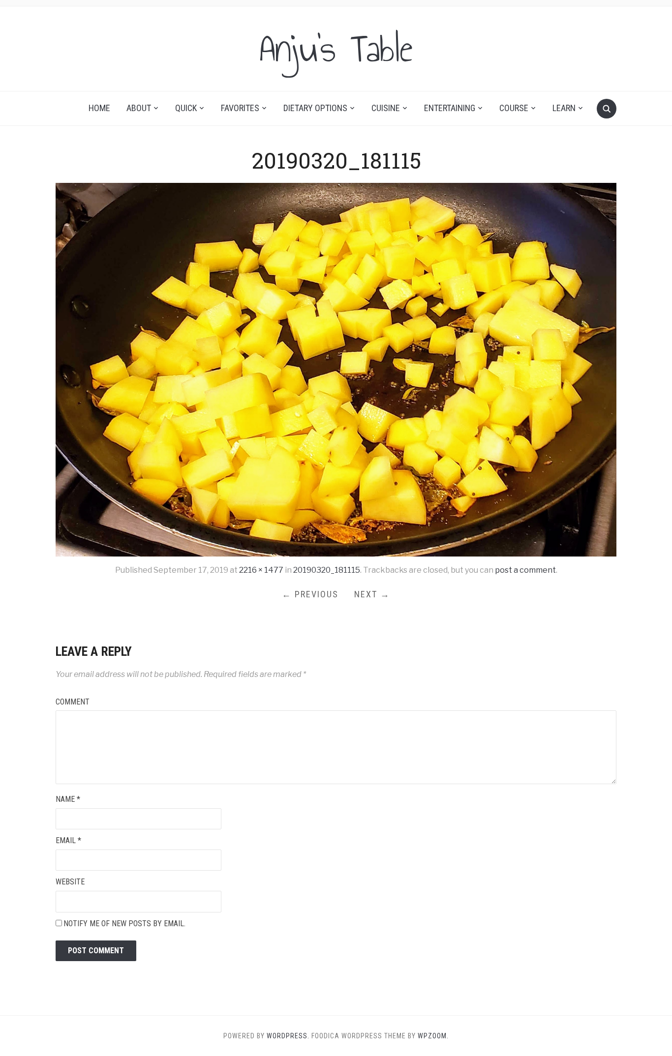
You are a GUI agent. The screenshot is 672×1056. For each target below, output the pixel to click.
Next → (372, 594)
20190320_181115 (326, 570)
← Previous (310, 594)
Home (99, 108)
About (138, 108)
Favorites (240, 108)
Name (68, 799)
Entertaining (449, 108)
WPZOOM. (433, 1036)
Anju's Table (336, 49)
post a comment (525, 570)
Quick (186, 108)
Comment (73, 701)
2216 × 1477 (261, 570)
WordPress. (288, 1036)
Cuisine (385, 108)
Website (70, 881)
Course (513, 108)
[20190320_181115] (336, 369)
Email (68, 840)
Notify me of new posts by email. (124, 923)
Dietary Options (315, 108)
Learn (564, 108)
